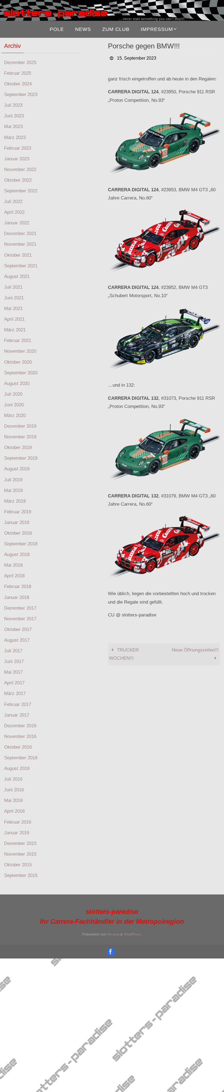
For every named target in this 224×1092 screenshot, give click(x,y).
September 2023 (20, 94)
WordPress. (133, 934)
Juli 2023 (13, 105)
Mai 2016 (13, 800)
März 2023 (15, 137)
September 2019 (20, 458)
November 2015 (20, 854)
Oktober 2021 (18, 255)
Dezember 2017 (20, 608)
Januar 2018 (16, 597)
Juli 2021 (13, 287)
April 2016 (14, 811)
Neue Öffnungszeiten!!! (195, 649)
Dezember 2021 (20, 233)
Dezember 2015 (20, 843)
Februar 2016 (17, 822)
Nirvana (113, 934)
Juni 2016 (14, 789)
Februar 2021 (17, 340)
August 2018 (17, 554)
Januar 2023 (16, 158)
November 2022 (20, 169)
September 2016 (20, 757)
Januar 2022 (16, 222)
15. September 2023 (136, 57)
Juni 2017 (14, 661)
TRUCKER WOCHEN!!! (124, 653)
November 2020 (20, 351)
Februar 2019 (17, 511)
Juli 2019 (13, 479)
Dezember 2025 (20, 62)
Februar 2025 (17, 73)
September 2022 (20, 190)
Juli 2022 (13, 201)
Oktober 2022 (18, 180)
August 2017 (17, 640)
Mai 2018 (13, 565)
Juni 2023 (14, 115)
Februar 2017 (17, 704)
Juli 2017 (13, 650)
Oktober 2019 (18, 447)
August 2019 (17, 468)
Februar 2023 (17, 148)
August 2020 (17, 383)
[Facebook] (110, 951)
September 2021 (20, 265)
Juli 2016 (13, 779)
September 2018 (20, 543)
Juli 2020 (13, 394)
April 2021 (14, 319)
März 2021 (15, 329)
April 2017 (14, 682)
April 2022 (14, 212)
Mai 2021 (13, 308)
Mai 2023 (13, 126)
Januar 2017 (16, 715)
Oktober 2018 (18, 533)
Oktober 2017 (18, 629)
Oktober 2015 (18, 864)
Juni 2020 (14, 404)
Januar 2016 (16, 832)
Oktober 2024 (18, 83)
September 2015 (20, 875)
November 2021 (20, 244)
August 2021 (17, 276)
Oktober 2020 (18, 362)
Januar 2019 (16, 522)
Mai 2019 (13, 490)
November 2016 (20, 736)
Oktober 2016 (18, 747)
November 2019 (20, 436)
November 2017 (20, 618)
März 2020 (15, 415)
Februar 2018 (17, 586)
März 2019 (15, 501)
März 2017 (15, 693)
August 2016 (17, 768)
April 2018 (14, 575)
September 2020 (20, 372)
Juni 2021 (14, 297)
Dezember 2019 (20, 426)
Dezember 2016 (20, 725)
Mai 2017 (13, 672)
